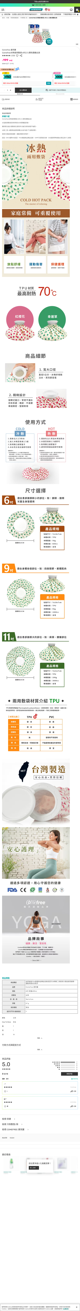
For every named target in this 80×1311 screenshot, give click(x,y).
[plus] (10, 90)
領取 (48, 83)
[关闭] (76, 1307)
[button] (77, 10)
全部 (3, 1079)
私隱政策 (66, 1309)
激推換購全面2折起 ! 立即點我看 (40, 14)
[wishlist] (17, 55)
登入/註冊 (33, 1167)
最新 (7, 1079)
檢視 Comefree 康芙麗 (13, 1129)
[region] (40, 1307)
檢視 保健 (6, 1119)
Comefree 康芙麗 (9, 50)
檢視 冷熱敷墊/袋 (10, 1124)
